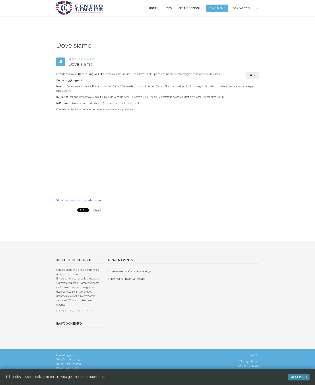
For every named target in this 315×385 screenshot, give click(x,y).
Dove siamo (217, 8)
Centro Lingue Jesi (83, 59)
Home (153, 8)
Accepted (299, 377)
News (168, 8)
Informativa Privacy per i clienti (128, 278)
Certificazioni (189, 8)
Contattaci (241, 8)
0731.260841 (251, 361)
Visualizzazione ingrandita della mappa (78, 200)
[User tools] (252, 75)
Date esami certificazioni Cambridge (131, 271)
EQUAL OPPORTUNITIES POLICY (75, 310)
